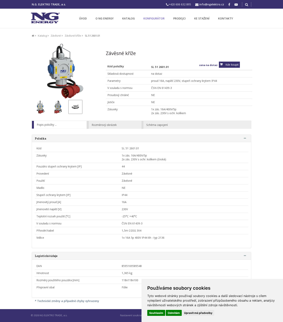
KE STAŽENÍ (201, 18)
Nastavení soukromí (132, 315)
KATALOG (128, 18)
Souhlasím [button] (156, 312)
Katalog (42, 35)
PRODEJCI (179, 18)
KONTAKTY (225, 18)
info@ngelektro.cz (211, 4)
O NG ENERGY (104, 18)
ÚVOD (83, 18)
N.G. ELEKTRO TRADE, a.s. (49, 4)
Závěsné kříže (73, 35)
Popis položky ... (47, 124)
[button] (229, 65)
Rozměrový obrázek (104, 125)
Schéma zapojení (157, 125)
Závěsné (56, 35)
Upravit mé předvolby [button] (198, 312)
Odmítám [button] (174, 312)
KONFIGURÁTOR (154, 18)
